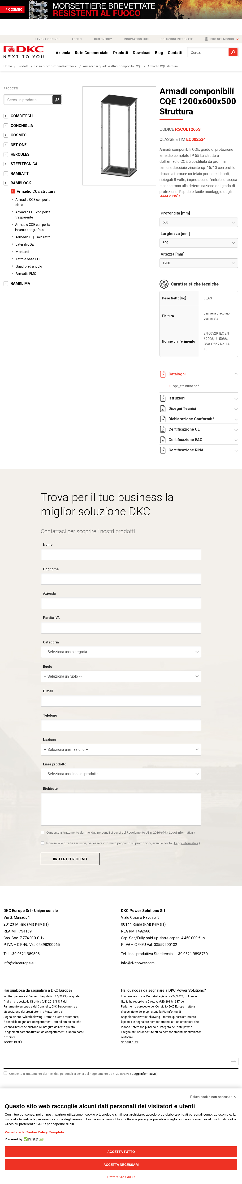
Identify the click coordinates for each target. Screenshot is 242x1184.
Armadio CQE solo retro (33, 237)
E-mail (48, 691)
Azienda (63, 52)
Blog (159, 52)
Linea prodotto (54, 764)
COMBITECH (22, 116)
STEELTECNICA (24, 164)
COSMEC (18, 135)
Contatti (175, 52)
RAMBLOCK (21, 183)
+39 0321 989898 (25, 954)
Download (141, 52)
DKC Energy (103, 39)
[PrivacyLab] (32, 1139)
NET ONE (18, 145)
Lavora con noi (47, 39)
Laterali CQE (25, 244)
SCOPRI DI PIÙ (13, 1042)
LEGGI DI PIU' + (170, 195)
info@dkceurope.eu (19, 963)
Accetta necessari (121, 1165)
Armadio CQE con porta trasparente (32, 214)
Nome (47, 544)
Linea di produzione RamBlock (56, 66)
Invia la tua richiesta (70, 858)
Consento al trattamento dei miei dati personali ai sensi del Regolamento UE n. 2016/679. (120, 832)
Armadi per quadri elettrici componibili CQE (112, 66)
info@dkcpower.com (138, 963)
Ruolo (47, 666)
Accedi (76, 39)
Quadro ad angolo (29, 266)
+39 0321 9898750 (192, 954)
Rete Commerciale (91, 52)
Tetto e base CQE (28, 259)
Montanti (22, 252)
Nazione (49, 740)
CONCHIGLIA (22, 125)
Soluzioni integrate (176, 39)
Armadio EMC (26, 274)
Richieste (50, 788)
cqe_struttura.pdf (182, 386)
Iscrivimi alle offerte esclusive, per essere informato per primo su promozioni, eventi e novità (123, 843)
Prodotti (120, 52)
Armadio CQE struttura (162, 66)
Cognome (51, 569)
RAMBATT (20, 173)
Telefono (50, 715)
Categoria (51, 642)
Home (8, 66)
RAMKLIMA (20, 283)
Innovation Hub (136, 39)
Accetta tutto (121, 1152)
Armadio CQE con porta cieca (32, 202)
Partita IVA (51, 618)
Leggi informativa (181, 832)
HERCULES (20, 154)
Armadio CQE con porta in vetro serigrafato (32, 227)
